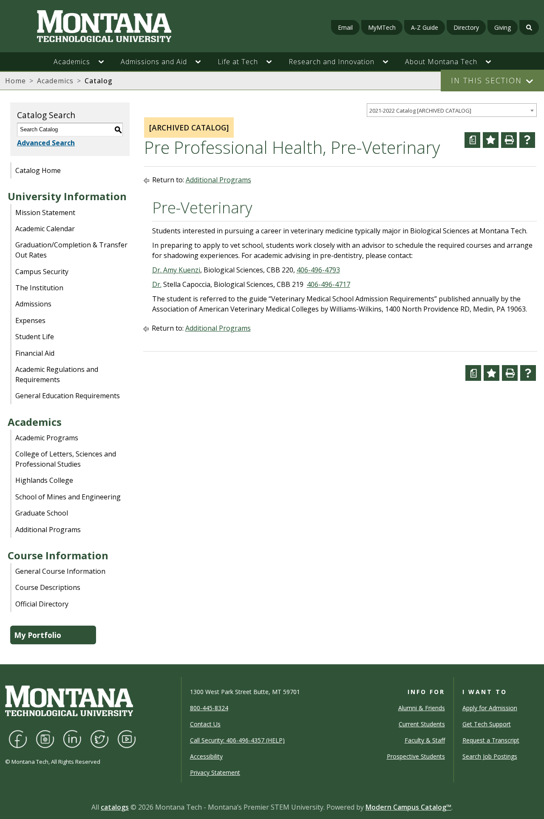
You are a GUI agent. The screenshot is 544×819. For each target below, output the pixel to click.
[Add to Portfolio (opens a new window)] (491, 140)
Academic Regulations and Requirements (56, 374)
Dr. (157, 284)
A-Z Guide (424, 27)
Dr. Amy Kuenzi (176, 270)
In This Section (486, 80)
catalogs (115, 807)
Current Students (422, 724)
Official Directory (41, 604)
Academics (55, 80)
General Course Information (60, 571)
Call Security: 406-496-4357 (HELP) (237, 740)
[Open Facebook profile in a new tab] (18, 738)
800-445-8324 (209, 708)
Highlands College (44, 480)
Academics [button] (72, 61)
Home (15, 80)
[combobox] (452, 110)
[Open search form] (529, 27)
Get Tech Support (486, 724)
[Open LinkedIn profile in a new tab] (72, 738)
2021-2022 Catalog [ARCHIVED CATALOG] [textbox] (420, 110)
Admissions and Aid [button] (154, 61)
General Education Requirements (67, 395)
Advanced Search (46, 142)
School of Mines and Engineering (68, 497)
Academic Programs (46, 437)
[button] (105, 61)
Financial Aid (34, 353)
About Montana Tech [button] (441, 61)
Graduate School (41, 513)
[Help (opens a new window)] (527, 140)
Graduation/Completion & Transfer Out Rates (71, 250)
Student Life (34, 336)
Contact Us (205, 724)
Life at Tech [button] (238, 61)
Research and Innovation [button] (331, 61)
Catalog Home (38, 170)
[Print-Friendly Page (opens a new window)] (509, 140)
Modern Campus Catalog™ (408, 807)
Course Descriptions (47, 587)
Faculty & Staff (425, 740)
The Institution (39, 287)
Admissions (33, 304)
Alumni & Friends (421, 708)
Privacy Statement (215, 772)
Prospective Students (416, 756)
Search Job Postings (489, 756)
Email (345, 27)
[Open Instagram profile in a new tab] (45, 738)
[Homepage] (94, 26)
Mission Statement (45, 212)
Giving (502, 27)
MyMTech (382, 27)
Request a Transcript (490, 740)
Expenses (30, 320)
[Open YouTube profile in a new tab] (126, 738)
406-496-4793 (318, 270)
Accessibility (206, 756)
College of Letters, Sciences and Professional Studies (65, 459)
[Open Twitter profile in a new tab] (99, 738)
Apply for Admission (489, 708)
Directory (466, 27)
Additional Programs (48, 529)
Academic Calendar (45, 228)
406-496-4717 (328, 284)
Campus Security (41, 271)
